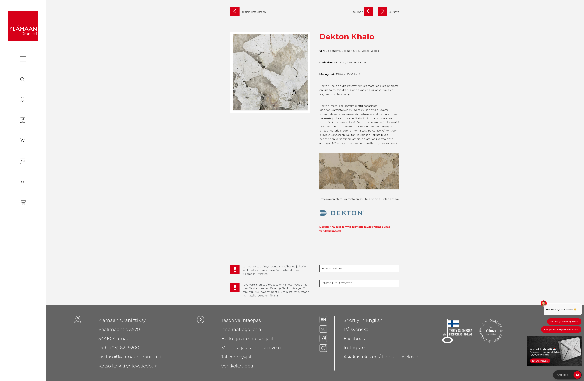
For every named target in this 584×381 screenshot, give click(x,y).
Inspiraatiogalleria (241, 329)
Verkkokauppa (237, 366)
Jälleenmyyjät (236, 357)
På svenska (356, 329)
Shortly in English (363, 320)
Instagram (355, 347)
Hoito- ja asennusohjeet (247, 338)
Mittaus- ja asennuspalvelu (251, 347)
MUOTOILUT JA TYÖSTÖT (337, 283)
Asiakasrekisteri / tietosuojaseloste (381, 357)
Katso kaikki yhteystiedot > (127, 366)
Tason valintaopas (241, 320)
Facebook (354, 338)
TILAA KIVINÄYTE (332, 268)
